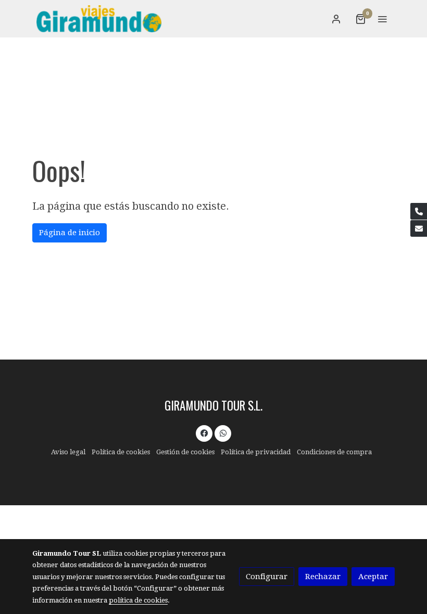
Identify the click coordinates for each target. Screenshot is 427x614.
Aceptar (373, 576)
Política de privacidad (256, 452)
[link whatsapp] (223, 433)
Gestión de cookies (185, 452)
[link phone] (418, 211)
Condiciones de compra (334, 452)
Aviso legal (68, 452)
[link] (98, 18)
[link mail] (418, 228)
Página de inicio (69, 232)
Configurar (266, 576)
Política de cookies (121, 452)
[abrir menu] (382, 19)
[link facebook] (204, 433)
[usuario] (336, 19)
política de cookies (138, 600)
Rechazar (323, 576)
